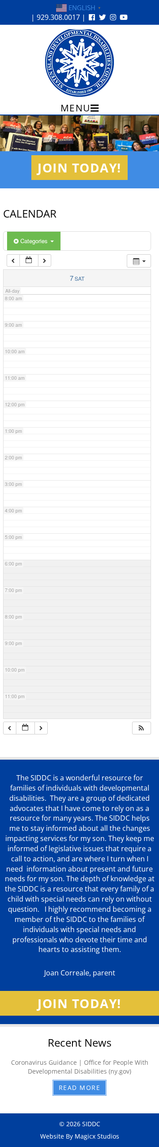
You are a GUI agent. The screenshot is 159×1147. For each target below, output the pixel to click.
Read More (80, 1087)
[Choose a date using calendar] (28, 260)
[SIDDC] (79, 62)
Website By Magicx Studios (79, 1136)
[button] (141, 728)
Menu (76, 108)
